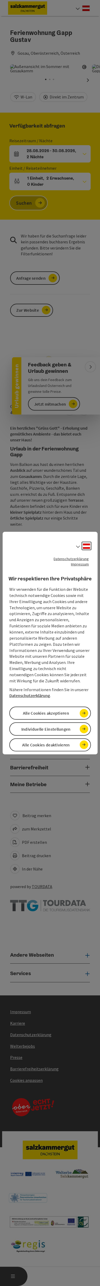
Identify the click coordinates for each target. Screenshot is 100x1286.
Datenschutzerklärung (71, 558)
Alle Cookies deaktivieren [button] (46, 744)
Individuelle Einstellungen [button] (46, 728)
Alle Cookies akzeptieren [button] (46, 713)
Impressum (80, 563)
